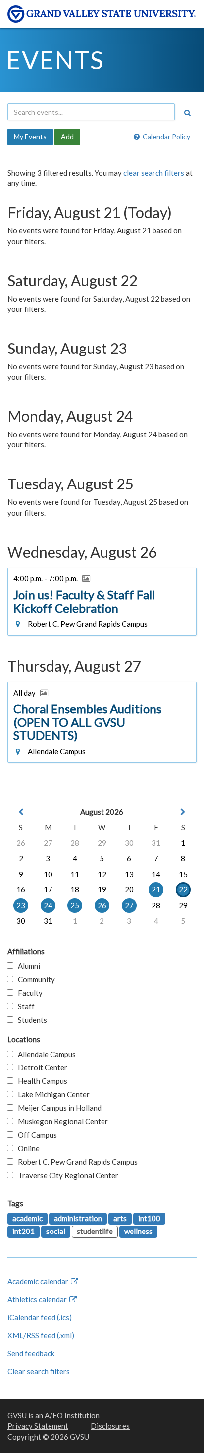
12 (102, 874)
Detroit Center (40, 1067)
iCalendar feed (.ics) (39, 1317)
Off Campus (35, 1134)
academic (27, 1218)
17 (48, 889)
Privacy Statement (37, 1425)
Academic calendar (38, 1281)
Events (55, 60)
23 (20, 905)
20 (129, 889)
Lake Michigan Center (51, 1094)
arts (120, 1218)
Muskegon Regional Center (60, 1121)
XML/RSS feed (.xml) (40, 1335)
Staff (24, 1006)
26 (20, 842)
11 (74, 874)
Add (67, 136)
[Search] (187, 112)
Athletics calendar (37, 1299)
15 (183, 874)
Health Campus (40, 1080)
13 (129, 874)
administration (78, 1218)
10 (48, 874)
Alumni (26, 965)
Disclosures (110, 1425)
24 (48, 905)
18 (74, 889)
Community (34, 979)
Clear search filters (38, 1371)
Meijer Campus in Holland (57, 1107)
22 (183, 889)
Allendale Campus (44, 1054)
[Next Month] (183, 812)
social (55, 1231)
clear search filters (153, 172)
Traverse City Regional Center (65, 1175)
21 (156, 889)
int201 (23, 1231)
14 (156, 874)
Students (30, 1019)
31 (156, 842)
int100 (149, 1218)
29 (102, 842)
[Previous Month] (20, 812)
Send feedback (30, 1353)
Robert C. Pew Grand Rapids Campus (75, 1161)
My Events (30, 136)
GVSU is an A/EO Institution (53, 1415)
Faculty (28, 992)
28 (74, 842)
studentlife (95, 1231)
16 (20, 889)
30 (129, 842)
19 (102, 889)
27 (48, 842)
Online (26, 1148)
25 (74, 905)
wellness (138, 1231)
